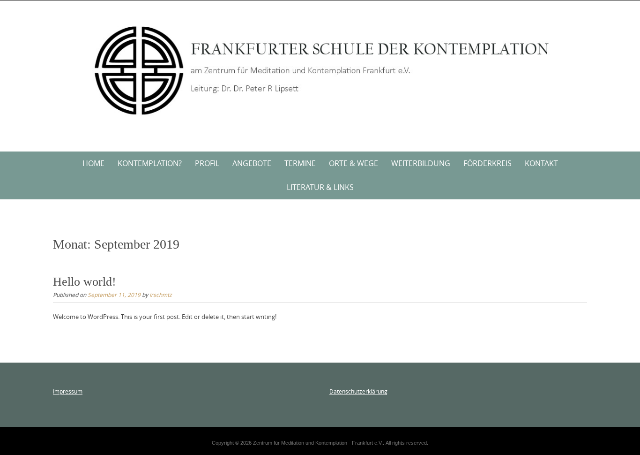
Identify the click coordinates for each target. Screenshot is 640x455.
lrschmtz (160, 294)
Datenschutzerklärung (358, 391)
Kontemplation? (150, 163)
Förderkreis (487, 163)
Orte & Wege (353, 163)
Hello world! (84, 281)
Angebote (251, 163)
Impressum (67, 391)
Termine (300, 163)
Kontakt (541, 163)
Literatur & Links (320, 187)
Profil (207, 163)
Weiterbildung (420, 163)
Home (93, 163)
